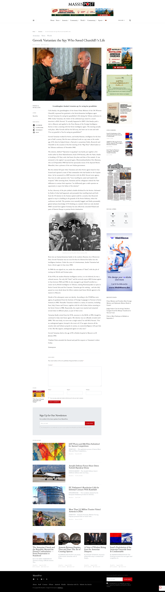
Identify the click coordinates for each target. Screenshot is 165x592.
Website (87, 389)
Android (57, 584)
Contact (44, 584)
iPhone (51, 584)
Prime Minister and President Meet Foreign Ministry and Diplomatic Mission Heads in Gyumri (119, 303)
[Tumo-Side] (119, 85)
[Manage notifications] (160, 587)
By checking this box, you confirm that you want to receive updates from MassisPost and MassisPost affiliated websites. (66, 427)
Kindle (63, 584)
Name (49, 389)
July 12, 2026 (109, 154)
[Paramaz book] (119, 113)
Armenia (64, 20)
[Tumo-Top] (82, 12)
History (78, 541)
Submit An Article (86, 584)
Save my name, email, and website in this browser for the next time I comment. (66, 398)
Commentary (91, 20)
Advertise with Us (72, 584)
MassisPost (35, 116)
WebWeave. (60, 587)
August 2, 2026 (110, 138)
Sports (100, 20)
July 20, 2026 (109, 146)
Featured (48, 543)
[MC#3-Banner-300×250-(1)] (119, 58)
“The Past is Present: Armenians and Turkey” (38, 400)
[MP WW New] (119, 262)
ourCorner (129, 543)
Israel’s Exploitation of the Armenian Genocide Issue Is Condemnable (114, 135)
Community (74, 20)
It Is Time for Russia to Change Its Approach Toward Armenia (113, 151)
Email (68, 389)
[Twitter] (37, 579)
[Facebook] (33, 579)
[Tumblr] (46, 579)
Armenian (40, 31)
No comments (37, 44)
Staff (39, 584)
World (82, 20)
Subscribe (89, 423)
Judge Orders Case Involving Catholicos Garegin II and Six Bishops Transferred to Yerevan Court (119, 311)
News (57, 20)
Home (52, 20)
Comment (50, 365)
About (35, 584)
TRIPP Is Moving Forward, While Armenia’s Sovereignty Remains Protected (114, 143)
